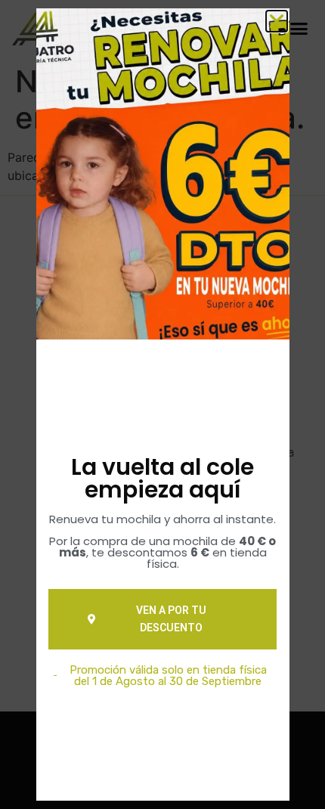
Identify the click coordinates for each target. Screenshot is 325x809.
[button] (276, 21)
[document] (162, 404)
